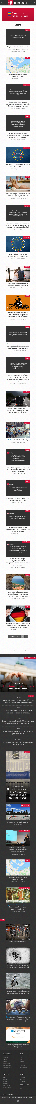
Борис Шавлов (21, 51)
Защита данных (7, 1065)
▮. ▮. (21, 229)
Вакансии (5, 1059)
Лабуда (27, 177)
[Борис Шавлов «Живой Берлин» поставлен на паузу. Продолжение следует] (18, 692)
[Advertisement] (18, 645)
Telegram (5, 1081)
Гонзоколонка (25, 805)
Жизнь (21, 1059)
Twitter (4, 1077)
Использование (7, 1063)
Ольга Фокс (21, 415)
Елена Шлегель (21, 442)
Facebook (5, 1079)
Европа (27, 30)
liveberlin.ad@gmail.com (25, 650)
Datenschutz (23, 1081)
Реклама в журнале (7, 1067)
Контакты (5, 1061)
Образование (23, 1067)
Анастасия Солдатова (21, 198)
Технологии (26, 542)
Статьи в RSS (6, 1085)
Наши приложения (7, 1087)
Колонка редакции (30, 658)
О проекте (5, 1057)
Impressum (22, 1079)
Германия (27, 206)
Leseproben (23, 1077)
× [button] (18, 1101)
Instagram (5, 1083)
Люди (21, 1057)
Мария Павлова (21, 567)
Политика (26, 85)
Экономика (26, 392)
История (27, 423)
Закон (27, 116)
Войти (21, 1088)
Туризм (27, 575)
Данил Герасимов (20, 139)
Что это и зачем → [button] (28, 1097)
